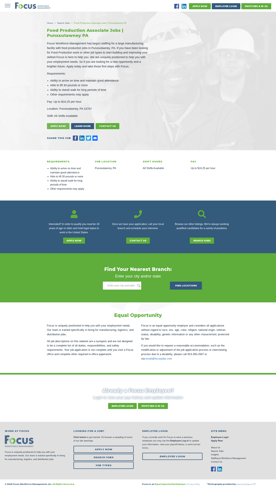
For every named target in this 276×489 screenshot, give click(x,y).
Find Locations (186, 285)
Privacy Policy (193, 484)
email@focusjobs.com (159, 358)
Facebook (176, 6)
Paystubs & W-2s (256, 6)
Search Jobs (202, 240)
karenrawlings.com (245, 484)
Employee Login (226, 6)
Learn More (83, 126)
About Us (215, 447)
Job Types (104, 465)
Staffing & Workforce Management (228, 458)
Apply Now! (58, 126)
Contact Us (107, 126)
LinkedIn (184, 6)
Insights (215, 454)
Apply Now (199, 6)
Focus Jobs (32, 5)
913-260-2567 (196, 354)
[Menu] (7, 5)
